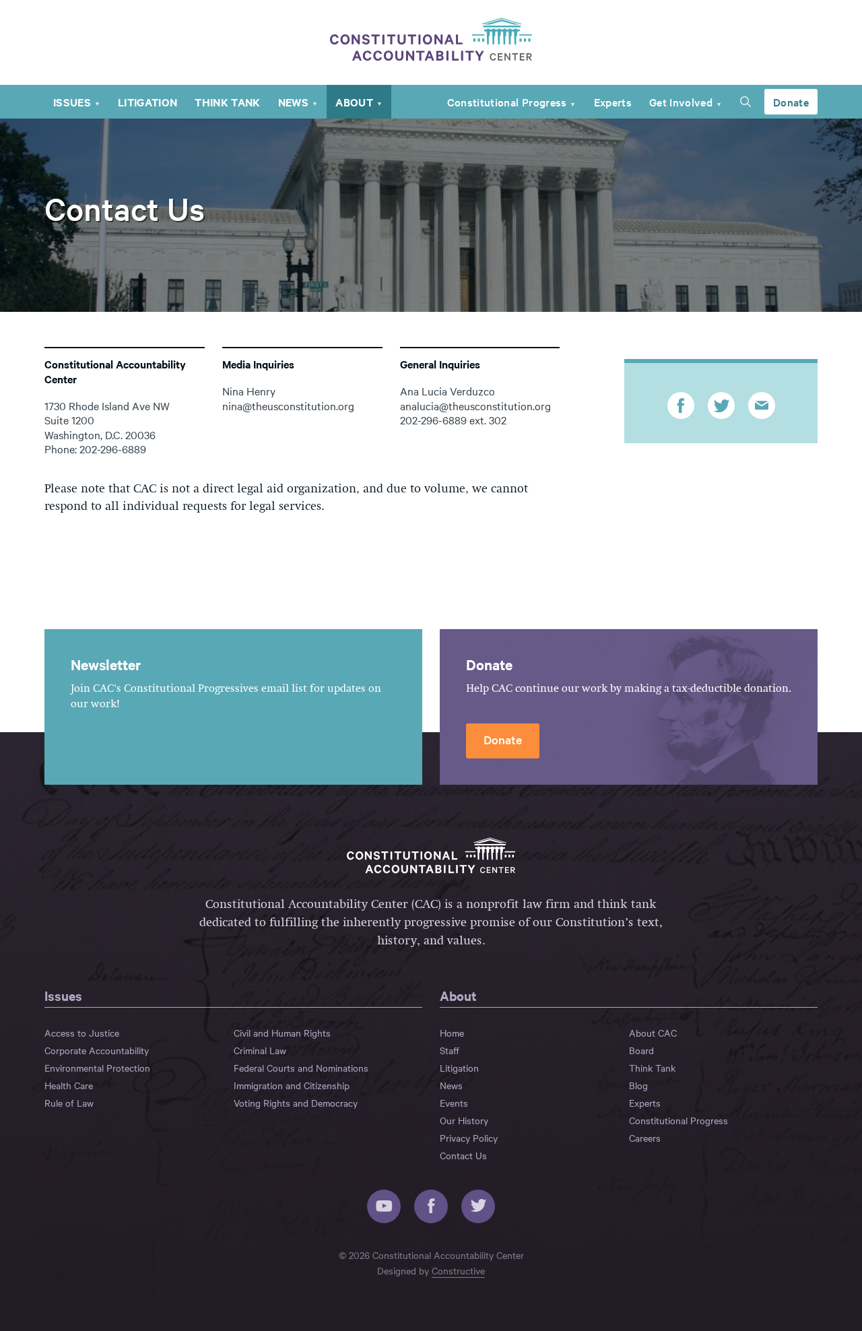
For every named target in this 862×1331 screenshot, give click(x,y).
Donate (791, 101)
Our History (464, 1120)
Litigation (147, 101)
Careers (645, 1137)
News (293, 101)
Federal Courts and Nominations (301, 1067)
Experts (613, 101)
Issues (72, 101)
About (354, 101)
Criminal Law (260, 1050)
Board (641, 1050)
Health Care (68, 1085)
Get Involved (680, 101)
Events (454, 1102)
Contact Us (463, 1155)
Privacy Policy (469, 1137)
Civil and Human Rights (282, 1032)
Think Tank (227, 101)
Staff (449, 1050)
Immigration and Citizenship (292, 1085)
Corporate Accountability (96, 1050)
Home (452, 1032)
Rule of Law (69, 1102)
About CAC (653, 1032)
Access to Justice (81, 1032)
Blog (638, 1085)
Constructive (458, 1270)
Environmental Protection (97, 1067)
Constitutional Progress (507, 101)
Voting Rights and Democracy (296, 1102)
